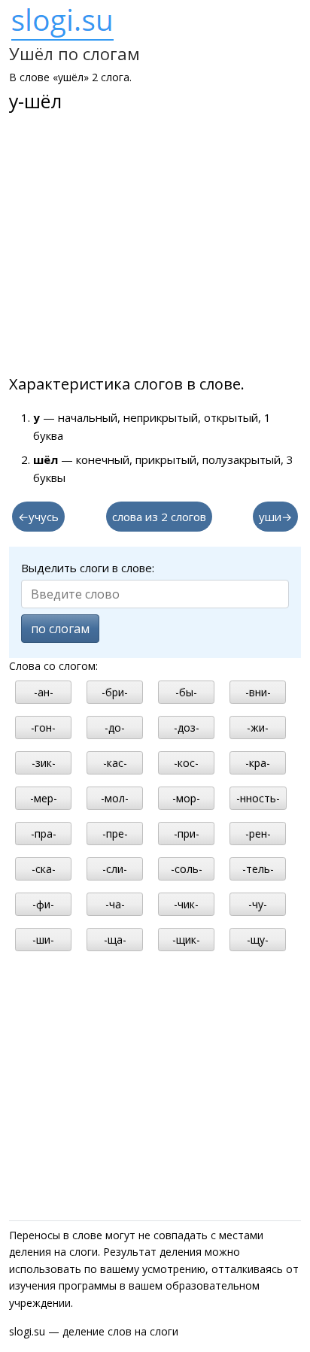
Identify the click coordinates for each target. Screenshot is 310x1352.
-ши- (43, 939)
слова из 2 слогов (159, 516)
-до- (115, 727)
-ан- (43, 692)
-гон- (43, 727)
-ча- (115, 904)
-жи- (258, 727)
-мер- (43, 798)
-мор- (186, 798)
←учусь (38, 516)
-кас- (115, 763)
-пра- (43, 833)
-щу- (258, 939)
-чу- (257, 904)
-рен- (258, 833)
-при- (186, 833)
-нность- (258, 798)
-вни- (258, 692)
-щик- (186, 939)
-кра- (257, 763)
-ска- (44, 869)
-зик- (44, 763)
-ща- (115, 939)
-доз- (186, 727)
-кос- (186, 763)
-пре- (115, 833)
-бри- (115, 692)
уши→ (275, 516)
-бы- (186, 692)
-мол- (115, 798)
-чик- (186, 904)
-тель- (258, 869)
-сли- (114, 869)
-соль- (186, 869)
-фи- (43, 904)
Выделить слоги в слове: (87, 567)
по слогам (60, 628)
